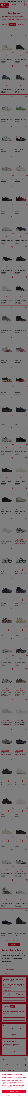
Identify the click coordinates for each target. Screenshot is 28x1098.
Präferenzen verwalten (7, 1085)
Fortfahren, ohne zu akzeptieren (14, 1095)
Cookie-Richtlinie (19, 1086)
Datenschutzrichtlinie (7, 1086)
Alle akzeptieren (14, 1091)
